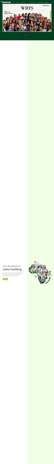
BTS (27, 2)
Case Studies (23, 2)
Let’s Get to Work (40, 2)
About (14, 2)
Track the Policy (32, 2)
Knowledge (46, 2)
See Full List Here (27, 35)
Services (18, 2)
